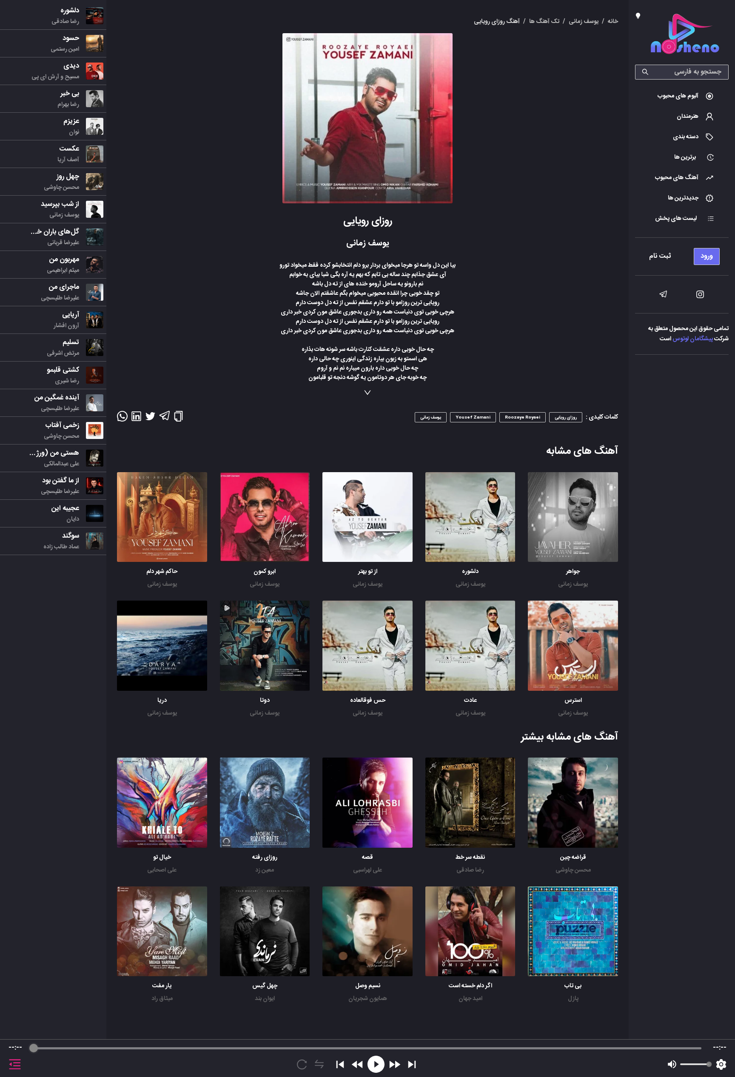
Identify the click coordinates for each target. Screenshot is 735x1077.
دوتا (265, 700)
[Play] (376, 1064)
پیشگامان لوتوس (692, 339)
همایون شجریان (367, 999)
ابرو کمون (265, 572)
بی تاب (572, 986)
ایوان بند (265, 999)
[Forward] (394, 1064)
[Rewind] (357, 1064)
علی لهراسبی (367, 870)
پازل (573, 999)
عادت (470, 700)
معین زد (264, 870)
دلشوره (470, 572)
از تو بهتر (367, 572)
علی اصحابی (162, 870)
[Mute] (672, 1064)
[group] (367, 1058)
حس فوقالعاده (367, 700)
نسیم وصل (367, 986)
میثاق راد (162, 999)
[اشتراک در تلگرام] (164, 419)
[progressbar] (367, 1048)
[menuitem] (682, 96)
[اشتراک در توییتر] (150, 419)
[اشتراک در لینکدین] (136, 419)
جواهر (573, 572)
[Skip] (412, 1064)
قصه (367, 857)
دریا (162, 700)
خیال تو (162, 857)
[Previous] (340, 1064)
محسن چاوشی (573, 870)
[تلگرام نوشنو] (663, 294)
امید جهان (470, 999)
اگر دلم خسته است (470, 986)
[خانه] (685, 35)
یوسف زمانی (573, 584)
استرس (573, 700)
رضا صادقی (470, 870)
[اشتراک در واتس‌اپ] (122, 419)
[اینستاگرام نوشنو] (700, 294)
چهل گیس (264, 986)
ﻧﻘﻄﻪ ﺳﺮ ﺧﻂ (470, 857)
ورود (707, 256)
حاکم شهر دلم (161, 572)
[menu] (682, 254)
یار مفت (161, 986)
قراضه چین (573, 857)
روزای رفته (264, 857)
